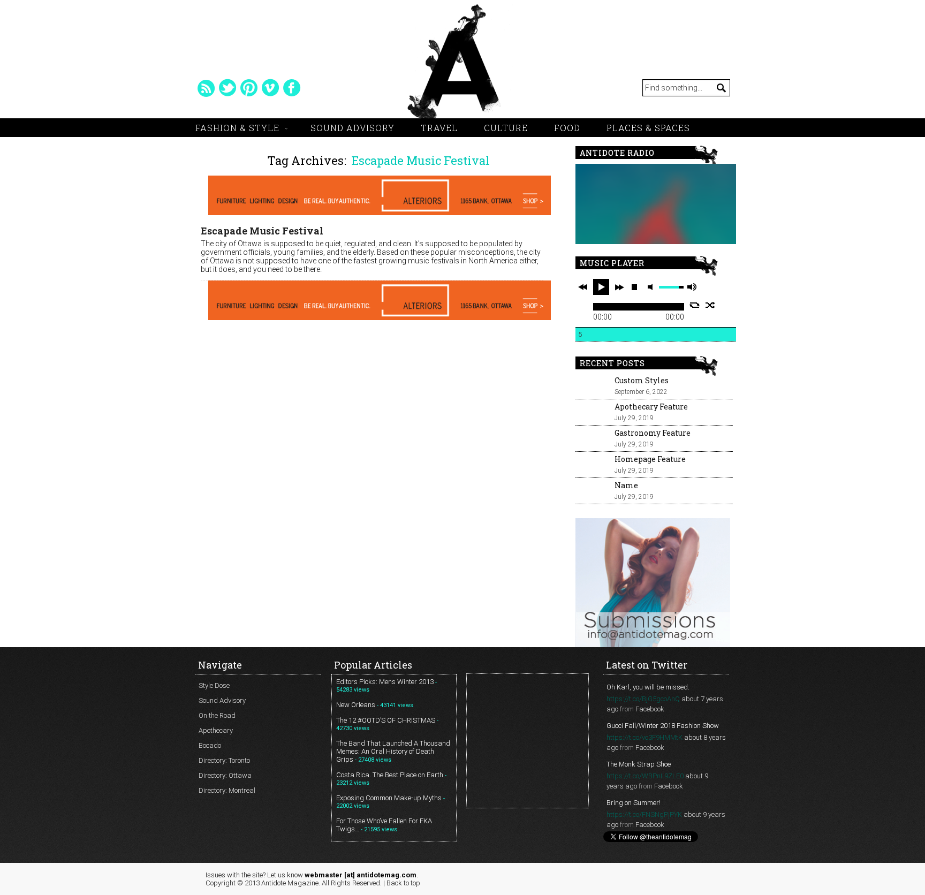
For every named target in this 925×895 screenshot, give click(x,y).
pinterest (249, 88)
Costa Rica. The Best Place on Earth (389, 775)
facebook (292, 88)
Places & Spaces (648, 127)
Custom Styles (642, 380)
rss (206, 88)
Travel (439, 127)
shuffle (710, 305)
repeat (694, 305)
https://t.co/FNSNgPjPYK (644, 814)
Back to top (403, 883)
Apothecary (216, 730)
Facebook (649, 709)
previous (582, 286)
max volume (691, 287)
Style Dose (214, 685)
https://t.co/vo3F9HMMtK (644, 737)
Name (626, 485)
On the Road (217, 715)
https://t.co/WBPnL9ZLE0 (645, 776)
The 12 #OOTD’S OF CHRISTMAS (385, 720)
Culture (506, 127)
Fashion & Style (237, 127)
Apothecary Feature (651, 406)
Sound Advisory (352, 127)
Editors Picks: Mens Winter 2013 (385, 682)
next (619, 286)
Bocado (210, 745)
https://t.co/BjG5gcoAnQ (643, 699)
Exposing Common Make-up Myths (389, 798)
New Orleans (355, 705)
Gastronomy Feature (653, 433)
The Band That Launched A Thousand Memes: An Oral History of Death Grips (393, 751)
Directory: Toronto (224, 760)
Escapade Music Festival (262, 230)
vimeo (270, 88)
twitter (227, 88)
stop (634, 286)
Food (567, 127)
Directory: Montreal (227, 790)
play (601, 287)
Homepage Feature (650, 459)
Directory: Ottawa (225, 775)
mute (652, 287)
